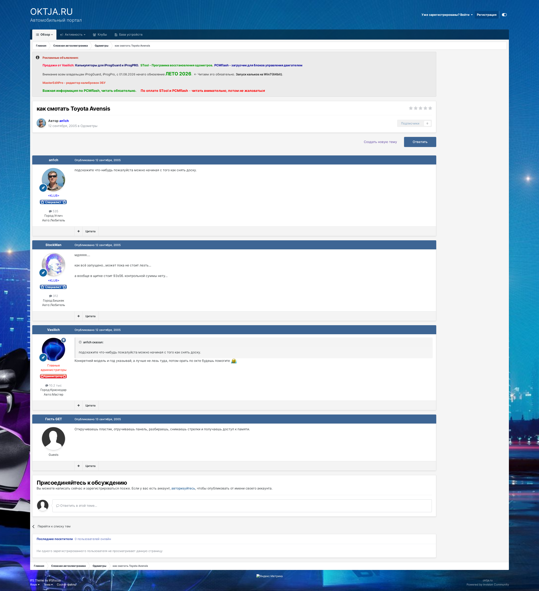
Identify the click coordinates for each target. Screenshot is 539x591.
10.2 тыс (55, 385)
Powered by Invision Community (488, 584)
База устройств (130, 34)
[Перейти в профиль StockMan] (53, 264)
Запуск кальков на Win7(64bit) (259, 74)
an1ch (53, 160)
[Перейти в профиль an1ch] (41, 123)
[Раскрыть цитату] (81, 342)
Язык (34, 584)
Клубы (102, 34)
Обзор (45, 34)
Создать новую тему (380, 142)
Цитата (90, 231)
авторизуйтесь (183, 488)
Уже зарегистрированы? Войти (446, 14)
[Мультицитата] (78, 231)
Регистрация (486, 14)
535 (55, 211)
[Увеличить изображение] (234, 361)
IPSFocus (55, 580)
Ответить (420, 142)
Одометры (88, 126)
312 (55, 296)
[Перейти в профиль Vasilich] (53, 349)
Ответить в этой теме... (78, 506)
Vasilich (53, 330)
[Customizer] (504, 15)
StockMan (53, 245)
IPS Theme (37, 580)
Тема (47, 584)
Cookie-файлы (66, 584)
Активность (73, 34)
